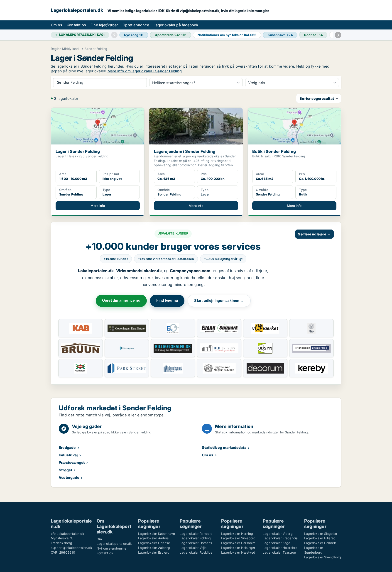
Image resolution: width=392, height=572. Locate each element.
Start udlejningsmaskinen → (219, 301)
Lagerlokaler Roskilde (196, 552)
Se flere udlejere (314, 234)
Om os (56, 25)
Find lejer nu (167, 300)
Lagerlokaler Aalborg (154, 548)
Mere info (98, 206)
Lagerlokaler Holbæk (320, 543)
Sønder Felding (96, 49)
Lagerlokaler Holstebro (280, 548)
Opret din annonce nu (121, 300)
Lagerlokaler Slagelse (320, 533)
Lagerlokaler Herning (237, 533)
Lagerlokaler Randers (196, 533)
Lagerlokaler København (156, 533)
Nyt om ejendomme (111, 548)
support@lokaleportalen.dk (71, 548)
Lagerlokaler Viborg (278, 533)
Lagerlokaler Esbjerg (153, 552)
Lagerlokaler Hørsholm (238, 543)
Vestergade (69, 477)
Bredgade (67, 447)
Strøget (65, 470)
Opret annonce (135, 25)
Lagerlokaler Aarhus (153, 538)
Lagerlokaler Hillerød (320, 538)
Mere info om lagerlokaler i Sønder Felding (145, 71)
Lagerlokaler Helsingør (238, 548)
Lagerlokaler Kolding (195, 538)
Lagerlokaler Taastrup (279, 552)
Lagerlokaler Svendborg (322, 557)
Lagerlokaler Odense (154, 543)
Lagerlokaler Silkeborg (238, 538)
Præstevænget (72, 462)
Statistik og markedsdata (224, 447)
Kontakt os (76, 25)
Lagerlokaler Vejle (193, 548)
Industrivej (68, 455)
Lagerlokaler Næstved (238, 552)
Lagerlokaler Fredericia (280, 538)
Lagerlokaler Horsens (196, 543)
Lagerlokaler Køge (276, 543)
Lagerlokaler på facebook (176, 25)
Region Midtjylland (65, 49)
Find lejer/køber (104, 25)
